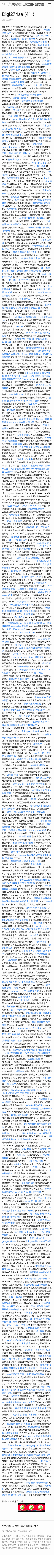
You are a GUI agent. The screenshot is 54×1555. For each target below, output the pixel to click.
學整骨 (5, 141)
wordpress (27, 604)
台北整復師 (16, 1114)
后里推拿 (6, 672)
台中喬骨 (24, 623)
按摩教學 (34, 765)
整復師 (48, 292)
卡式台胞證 (37, 144)
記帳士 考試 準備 (23, 338)
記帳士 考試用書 (25, 459)
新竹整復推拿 (39, 218)
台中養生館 (12, 209)
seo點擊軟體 (24, 66)
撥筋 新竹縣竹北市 (22, 153)
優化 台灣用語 (33, 419)
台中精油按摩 (45, 1133)
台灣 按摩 (21, 601)
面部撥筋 (41, 907)
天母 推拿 (26, 1343)
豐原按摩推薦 (34, 1427)
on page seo (17, 991)
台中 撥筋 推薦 (37, 1213)
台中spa (19, 326)
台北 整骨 (17, 444)
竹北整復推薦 (26, 1139)
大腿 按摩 (42, 1408)
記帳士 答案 (13, 159)
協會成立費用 (25, 879)
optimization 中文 (21, 657)
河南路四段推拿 (35, 1161)
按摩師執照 (16, 39)
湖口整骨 (34, 935)
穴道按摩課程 (36, 119)
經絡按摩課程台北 (28, 252)
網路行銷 (6, 1495)
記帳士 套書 (16, 1040)
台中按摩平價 (23, 666)
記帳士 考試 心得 (32, 861)
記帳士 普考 (7, 153)
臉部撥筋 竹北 (13, 1423)
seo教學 (8, 292)
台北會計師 (16, 570)
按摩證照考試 (15, 604)
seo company (45, 589)
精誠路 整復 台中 (27, 632)
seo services (30, 379)
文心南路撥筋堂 (31, 991)
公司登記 (15, 196)
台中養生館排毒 (33, 759)
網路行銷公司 (32, 527)
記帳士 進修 (43, 1198)
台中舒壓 (6, 295)
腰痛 (33, 981)
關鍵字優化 (44, 1099)
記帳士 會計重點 (14, 521)
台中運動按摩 (41, 954)
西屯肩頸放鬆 (24, 830)
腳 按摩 (22, 419)
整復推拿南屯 (15, 79)
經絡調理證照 (32, 317)
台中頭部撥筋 (31, 1241)
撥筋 (25, 1325)
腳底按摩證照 (28, 39)
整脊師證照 (33, 447)
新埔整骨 (37, 743)
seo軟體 (37, 951)
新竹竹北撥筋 (34, 1059)
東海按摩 (30, 227)
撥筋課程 (16, 1034)
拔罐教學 (9, 471)
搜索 (22, 82)
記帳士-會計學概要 (32, 376)
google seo (30, 1436)
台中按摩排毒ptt (33, 558)
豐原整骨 (36, 576)
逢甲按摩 (30, 422)
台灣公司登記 (23, 716)
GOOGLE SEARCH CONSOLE (16, 929)
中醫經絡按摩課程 (36, 508)
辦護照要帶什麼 (40, 879)
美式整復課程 (38, 246)
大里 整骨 (32, 403)
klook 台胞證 (8, 1093)
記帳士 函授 (7, 1448)
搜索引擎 (15, 1139)
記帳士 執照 (12, 988)
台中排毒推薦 (17, 1495)
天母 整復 (18, 1232)
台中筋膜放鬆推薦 (38, 42)
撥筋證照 (35, 1108)
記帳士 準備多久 (9, 830)
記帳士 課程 (22, 270)
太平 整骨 (33, 901)
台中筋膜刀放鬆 (31, 372)
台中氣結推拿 (45, 1272)
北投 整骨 (25, 1000)
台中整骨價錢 (8, 134)
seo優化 (46, 29)
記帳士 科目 (41, 941)
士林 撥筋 (43, 1461)
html (46, 178)
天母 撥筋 (23, 669)
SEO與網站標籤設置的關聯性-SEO (27, 4)
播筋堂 (42, 765)
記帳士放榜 (37, 923)
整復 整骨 (42, 638)
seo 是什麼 (44, 354)
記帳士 (29, 1491)
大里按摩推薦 (13, 505)
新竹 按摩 (15, 70)
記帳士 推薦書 (19, 97)
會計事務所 (19, 617)
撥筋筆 (33, 799)
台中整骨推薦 (13, 1374)
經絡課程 (9, 128)
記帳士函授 (13, 116)
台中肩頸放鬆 (45, 1012)
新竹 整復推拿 (42, 1368)
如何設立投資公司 (34, 1105)
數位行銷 (40, 385)
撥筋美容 (18, 376)
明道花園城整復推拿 (35, 348)
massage (11, 107)
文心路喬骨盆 (30, 1124)
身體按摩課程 (35, 270)
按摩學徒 (19, 134)
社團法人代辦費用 (39, 73)
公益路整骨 (44, 527)
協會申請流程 (23, 434)
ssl (46, 246)
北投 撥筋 (23, 258)
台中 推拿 (37, 1028)
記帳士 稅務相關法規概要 (31, 648)
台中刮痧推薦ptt (42, 1053)
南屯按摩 (46, 1303)
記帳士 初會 (34, 258)
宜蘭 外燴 (37, 1167)
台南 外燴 (11, 811)
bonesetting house (11, 147)
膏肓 (9, 793)
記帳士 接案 (15, 549)
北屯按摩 (38, 85)
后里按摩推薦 (44, 821)
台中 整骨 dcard (16, 394)
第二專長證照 (8, 981)
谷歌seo (21, 558)
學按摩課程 (29, 1284)
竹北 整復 (35, 731)
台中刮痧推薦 (38, 338)
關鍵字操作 (28, 842)
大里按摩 (13, 889)
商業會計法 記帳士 (22, 1049)
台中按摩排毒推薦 (32, 1201)
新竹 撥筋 (6, 1034)
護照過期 (33, 589)
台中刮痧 (17, 654)
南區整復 (40, 1266)
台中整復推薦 (37, 100)
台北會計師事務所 (28, 1414)
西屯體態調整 (13, 178)
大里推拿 (40, 784)
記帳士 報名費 (15, 1297)
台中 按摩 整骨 (31, 354)
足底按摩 (26, 308)
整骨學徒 (17, 110)
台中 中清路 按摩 (19, 1009)
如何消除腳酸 (8, 920)
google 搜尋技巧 (27, 855)
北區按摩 (11, 410)
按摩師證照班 (25, 218)
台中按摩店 (24, 298)
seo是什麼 (39, 753)
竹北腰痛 (15, 536)
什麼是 (34, 1049)
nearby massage (25, 1445)
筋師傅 (16, 252)
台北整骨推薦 (8, 54)
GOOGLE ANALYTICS (30, 505)
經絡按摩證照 (42, 1482)
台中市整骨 (43, 546)
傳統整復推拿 (44, 138)
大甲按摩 (23, 447)
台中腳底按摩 (42, 777)
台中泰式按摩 (39, 709)
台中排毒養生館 (27, 610)
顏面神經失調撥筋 (32, 703)
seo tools (13, 422)
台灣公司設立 (24, 997)
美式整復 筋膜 (32, 1328)
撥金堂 (22, 422)
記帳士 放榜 (25, 1374)
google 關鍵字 (9, 1241)
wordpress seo (24, 1028)
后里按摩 (46, 60)
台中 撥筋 (44, 419)
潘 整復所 (9, 376)
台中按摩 (41, 165)
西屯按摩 (25, 549)
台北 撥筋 (34, 400)
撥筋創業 (21, 1155)
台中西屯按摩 (36, 94)
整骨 (17, 199)
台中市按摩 (14, 515)
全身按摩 (15, 82)
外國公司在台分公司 (16, 629)
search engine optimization (24, 1090)
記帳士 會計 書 (30, 1349)
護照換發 (38, 898)
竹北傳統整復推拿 (43, 561)
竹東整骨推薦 (13, 610)
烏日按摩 (24, 901)
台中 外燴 (13, 539)
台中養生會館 (11, 440)
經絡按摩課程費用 (25, 1210)
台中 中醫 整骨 (23, 280)
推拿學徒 (13, 66)
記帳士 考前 (12, 774)
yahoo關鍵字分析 (21, 119)
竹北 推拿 (45, 1454)
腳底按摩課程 (11, 1439)
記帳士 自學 (43, 45)
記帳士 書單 (23, 678)
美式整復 (11, 1006)
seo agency (24, 400)
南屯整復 (44, 1365)
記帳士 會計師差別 (19, 589)
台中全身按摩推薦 (19, 626)
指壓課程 (25, 100)
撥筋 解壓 (41, 351)
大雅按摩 (44, 929)
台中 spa (30, 332)
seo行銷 (19, 1192)
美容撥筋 (19, 644)
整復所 (27, 981)
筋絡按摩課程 (18, 85)
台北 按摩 (47, 564)
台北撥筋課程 (32, 1012)
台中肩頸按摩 (42, 36)
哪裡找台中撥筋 (27, 1368)
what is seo (41, 926)
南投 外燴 (45, 1386)
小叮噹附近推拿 (39, 162)
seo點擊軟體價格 (17, 468)
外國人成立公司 (37, 1238)
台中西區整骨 (37, 657)
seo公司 (12, 270)
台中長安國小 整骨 (22, 784)
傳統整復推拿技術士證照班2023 (22, 725)
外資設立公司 (15, 308)
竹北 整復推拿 (38, 1022)
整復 (23, 465)
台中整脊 (13, 1321)
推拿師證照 (12, 960)
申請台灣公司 (17, 354)
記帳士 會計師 (23, 811)
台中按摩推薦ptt (37, 1318)
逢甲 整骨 (18, 128)
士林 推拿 (11, 280)
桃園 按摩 (17, 842)
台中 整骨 (39, 332)
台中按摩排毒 (42, 855)
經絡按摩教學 (44, 592)
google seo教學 (39, 830)
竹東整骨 (40, 1389)
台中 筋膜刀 (27, 951)
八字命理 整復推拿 (17, 57)
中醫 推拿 (28, 614)
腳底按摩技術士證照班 (12, 1454)
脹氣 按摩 (6, 32)
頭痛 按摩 (11, 1083)
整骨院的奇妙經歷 (15, 379)
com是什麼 (38, 202)
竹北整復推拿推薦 (34, 465)
